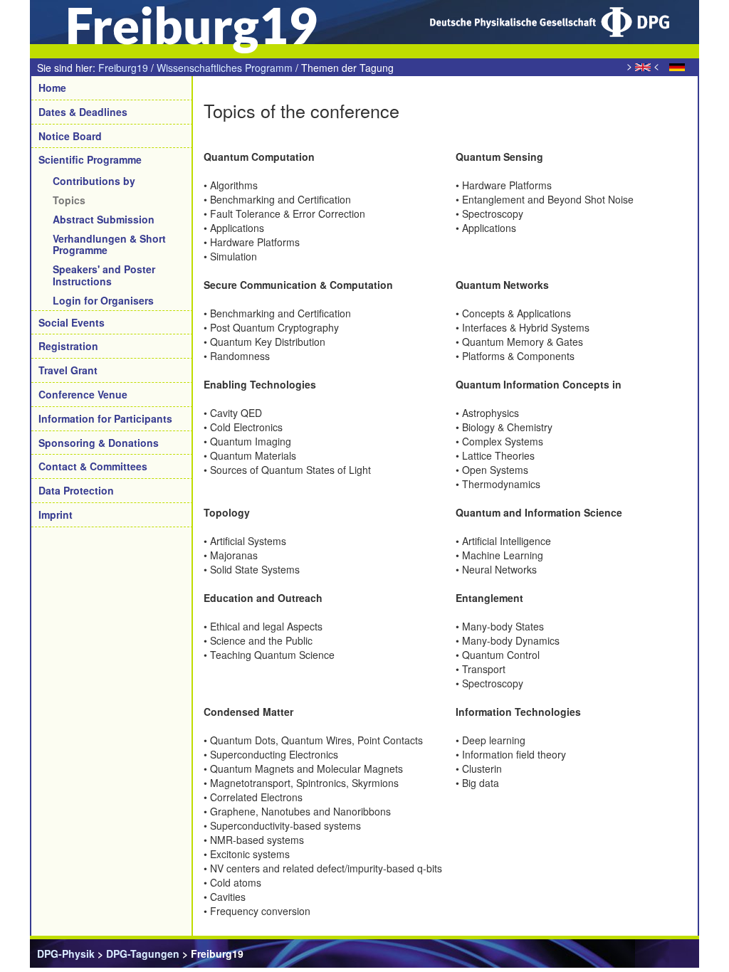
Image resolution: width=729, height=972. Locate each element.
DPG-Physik (66, 953)
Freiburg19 (123, 67)
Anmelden (667, 953)
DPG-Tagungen (142, 953)
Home (52, 87)
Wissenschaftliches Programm (225, 67)
